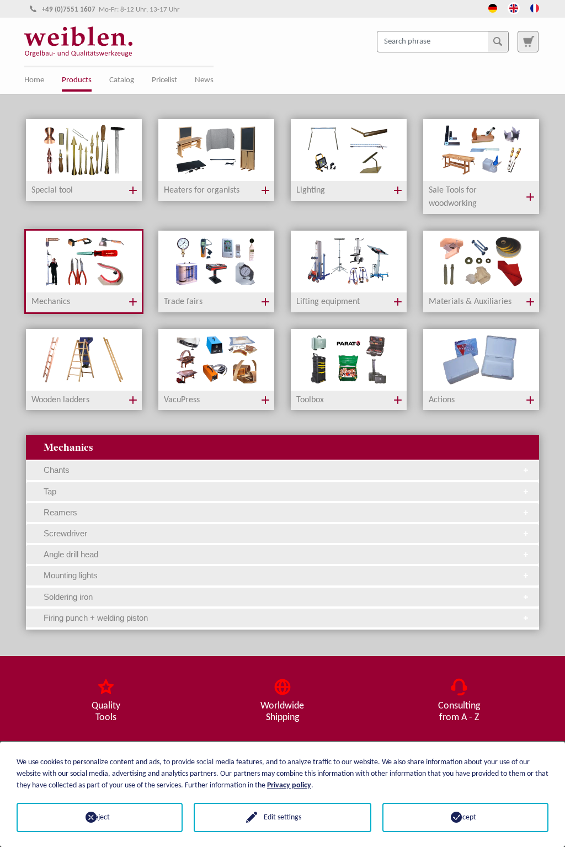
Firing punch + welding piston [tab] (96, 617)
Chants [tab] (57, 470)
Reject (100, 817)
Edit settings (282, 817)
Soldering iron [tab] (68, 596)
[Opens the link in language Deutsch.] (493, 7)
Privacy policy (289, 785)
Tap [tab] (50, 491)
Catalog (121, 80)
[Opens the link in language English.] (514, 7)
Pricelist (164, 80)
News (204, 80)
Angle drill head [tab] (71, 554)
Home (34, 80)
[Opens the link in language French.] (535, 7)
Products (77, 80)
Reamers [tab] (60, 512)
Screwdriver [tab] (65, 533)
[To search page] (528, 41)
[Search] (498, 41)
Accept (465, 817)
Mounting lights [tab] (71, 575)
